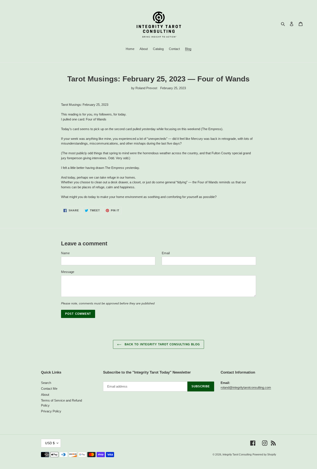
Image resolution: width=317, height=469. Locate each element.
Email (166, 253)
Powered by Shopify (264, 454)
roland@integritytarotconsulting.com (246, 387)
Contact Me (49, 388)
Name (65, 253)
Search (46, 383)
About (45, 394)
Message (67, 272)
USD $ (50, 443)
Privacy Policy (51, 411)
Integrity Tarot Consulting (237, 454)
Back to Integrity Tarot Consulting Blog (162, 344)
